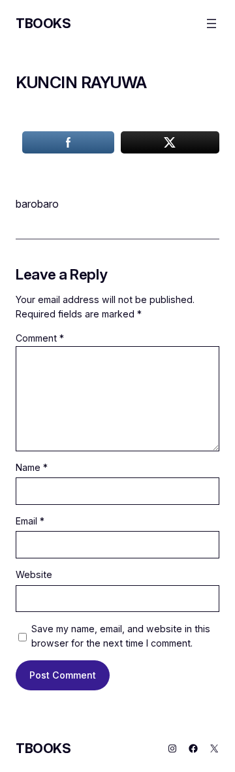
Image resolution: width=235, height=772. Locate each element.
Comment (40, 338)
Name (32, 467)
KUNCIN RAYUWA (81, 82)
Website (34, 574)
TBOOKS (43, 23)
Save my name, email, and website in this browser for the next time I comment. (120, 636)
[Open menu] (211, 23)
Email (30, 520)
